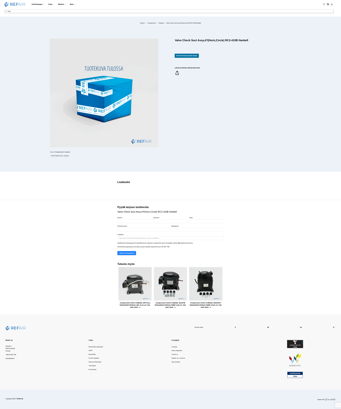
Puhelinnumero (122, 226)
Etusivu (142, 23)
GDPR (90, 350)
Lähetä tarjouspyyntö (126, 253)
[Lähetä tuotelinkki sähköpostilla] (177, 75)
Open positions (176, 362)
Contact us (175, 354)
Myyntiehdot (92, 354)
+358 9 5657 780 (11, 354)
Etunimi (119, 217)
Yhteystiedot (92, 365)
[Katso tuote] (149, 273)
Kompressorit (152, 23)
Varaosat (161, 23)
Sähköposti (174, 226)
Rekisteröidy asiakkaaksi (96, 347)
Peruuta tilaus (92, 369)
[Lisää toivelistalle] (149, 277)
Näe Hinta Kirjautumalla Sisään (186, 55)
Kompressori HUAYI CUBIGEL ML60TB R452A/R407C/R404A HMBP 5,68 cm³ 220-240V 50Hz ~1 (170, 305)
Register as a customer (178, 358)
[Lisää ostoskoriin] (149, 269)
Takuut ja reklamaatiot (95, 362)
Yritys (191, 217)
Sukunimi (156, 217)
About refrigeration (177, 350)
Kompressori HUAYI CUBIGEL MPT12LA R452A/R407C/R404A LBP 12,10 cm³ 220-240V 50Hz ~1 (135, 305)
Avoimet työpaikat (94, 358)
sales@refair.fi (10, 358)
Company (174, 347)
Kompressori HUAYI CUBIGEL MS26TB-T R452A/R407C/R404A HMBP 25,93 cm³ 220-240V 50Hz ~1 (206, 305)
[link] (295, 344)
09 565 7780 (165, 247)
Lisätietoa (120, 234)
